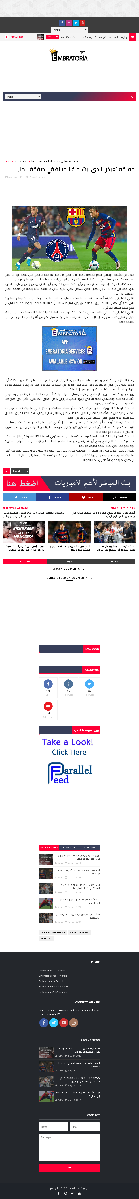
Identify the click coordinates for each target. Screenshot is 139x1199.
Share (57, 497)
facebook (113, 561)
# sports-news (20, 471)
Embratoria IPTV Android (52, 970)
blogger (25, 561)
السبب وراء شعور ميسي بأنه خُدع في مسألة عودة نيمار (70, 547)
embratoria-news (53, 932)
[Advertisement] (66, 8)
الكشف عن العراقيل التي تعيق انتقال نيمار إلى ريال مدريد (78, 916)
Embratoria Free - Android (53, 975)
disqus (69, 561)
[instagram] (69, 23)
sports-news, (38, 177)
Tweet (24, 497)
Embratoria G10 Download (53, 986)
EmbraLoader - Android (51, 981)
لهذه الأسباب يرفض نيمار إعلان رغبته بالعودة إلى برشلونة (78, 901)
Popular (69, 847)
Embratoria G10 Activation (53, 992)
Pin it (91, 497)
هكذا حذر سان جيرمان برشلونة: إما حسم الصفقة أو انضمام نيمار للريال (116, 547)
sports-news (39, 37)
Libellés (90, 847)
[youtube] (82, 23)
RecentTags (49, 847)
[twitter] (76, 23)
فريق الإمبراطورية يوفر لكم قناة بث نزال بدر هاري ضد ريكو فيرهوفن (82, 37)
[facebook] (62, 23)
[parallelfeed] (55, 21)
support (46, 938)
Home (8, 161)
